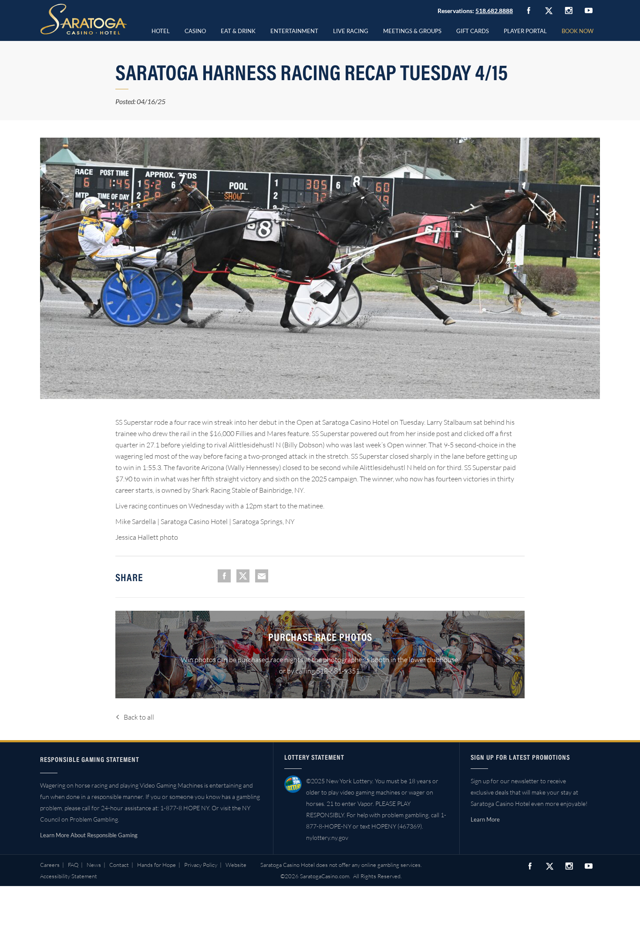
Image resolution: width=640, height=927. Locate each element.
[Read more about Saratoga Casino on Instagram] (569, 10)
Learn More (485, 819)
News (94, 864)
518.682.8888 (494, 10)
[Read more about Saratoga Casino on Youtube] (589, 10)
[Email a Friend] (261, 575)
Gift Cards (472, 30)
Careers (50, 864)
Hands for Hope (156, 864)
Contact (119, 864)
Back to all (139, 717)
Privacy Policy (200, 864)
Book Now (577, 30)
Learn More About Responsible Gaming (89, 835)
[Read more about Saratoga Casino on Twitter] (549, 10)
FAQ (73, 864)
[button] (195, 29)
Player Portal (525, 30)
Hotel (161, 30)
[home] (83, 19)
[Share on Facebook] (224, 575)
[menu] (195, 29)
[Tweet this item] (242, 575)
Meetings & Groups (412, 30)
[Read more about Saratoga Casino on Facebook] (529, 10)
